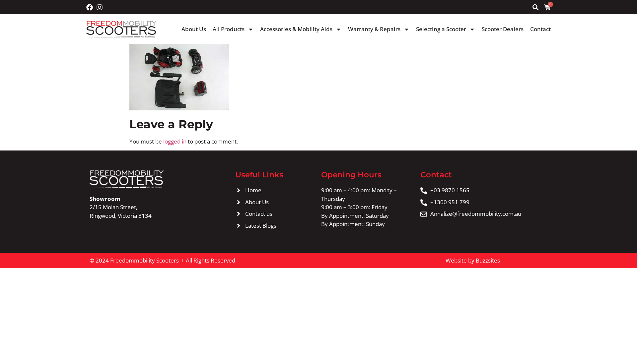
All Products (229, 29)
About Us (193, 29)
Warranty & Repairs (374, 29)
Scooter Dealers (503, 29)
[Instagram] (99, 7)
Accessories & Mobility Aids (296, 29)
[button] (535, 7)
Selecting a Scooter (441, 29)
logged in (174, 141)
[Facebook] (89, 7)
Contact (540, 29)
